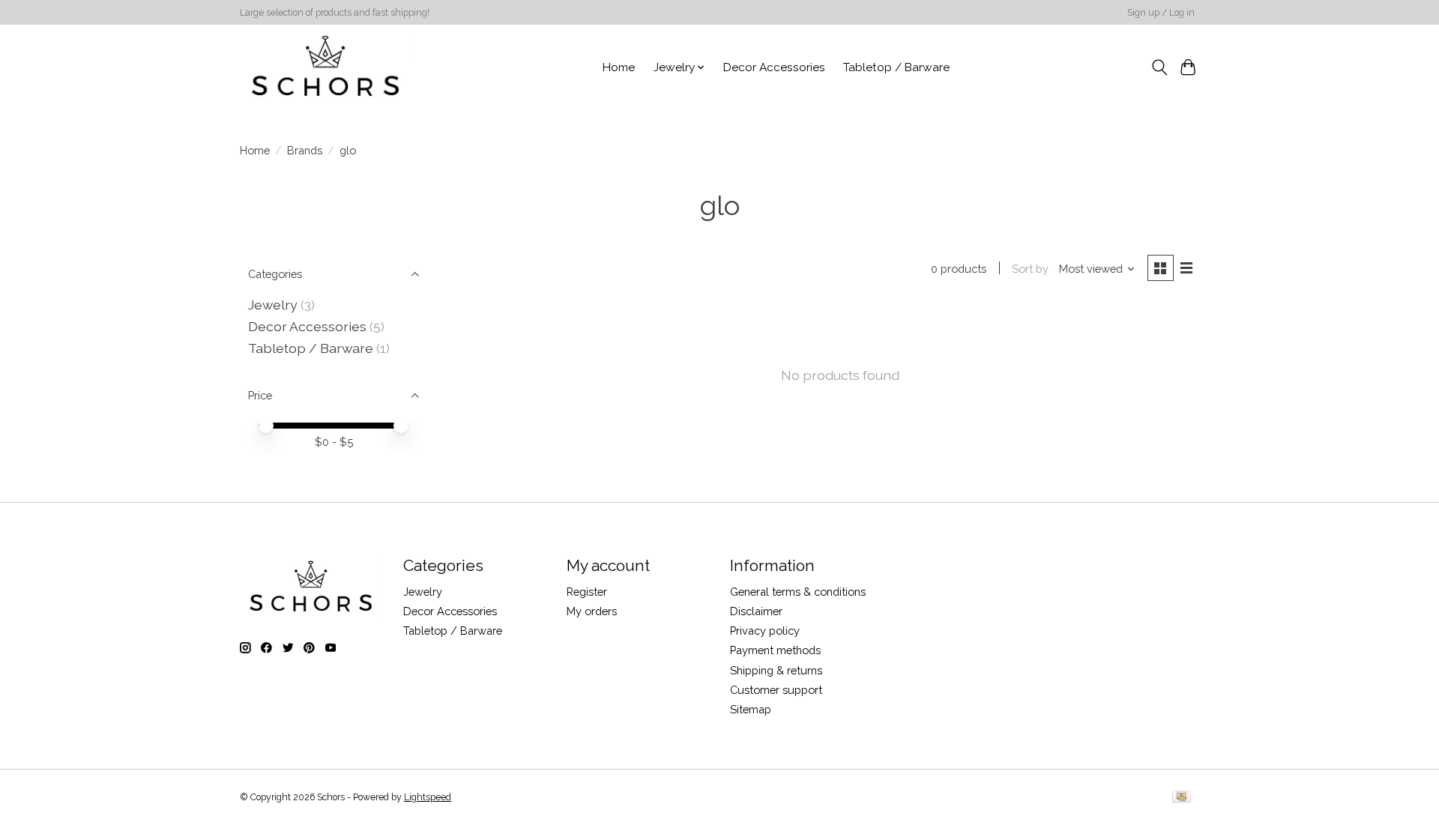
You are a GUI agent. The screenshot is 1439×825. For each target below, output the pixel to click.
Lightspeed (427, 797)
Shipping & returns (776, 670)
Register (587, 591)
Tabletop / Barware (896, 67)
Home (619, 67)
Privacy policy (765, 630)
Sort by (1030, 268)
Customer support (776, 689)
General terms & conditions (798, 591)
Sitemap (750, 709)
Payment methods (775, 650)
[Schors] (325, 67)
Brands (304, 150)
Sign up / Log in (1161, 12)
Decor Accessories (774, 67)
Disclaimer (756, 611)
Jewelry (273, 304)
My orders (592, 611)
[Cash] (1181, 798)
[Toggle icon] (1159, 67)
